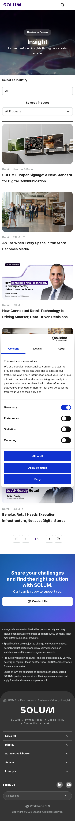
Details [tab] (37, 348)
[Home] (12, 4)
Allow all (37, 456)
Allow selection (37, 467)
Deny (37, 479)
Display (9, 744)
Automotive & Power (17, 753)
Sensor (9, 762)
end (58, 539)
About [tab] (61, 348)
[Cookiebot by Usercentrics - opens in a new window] (55, 339)
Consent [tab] (13, 348)
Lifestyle (10, 771)
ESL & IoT (10, 735)
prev (25, 539)
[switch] (66, 418)
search (62, 4)
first (16, 539)
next (49, 539)
